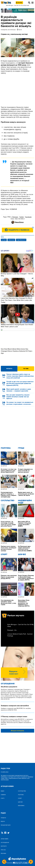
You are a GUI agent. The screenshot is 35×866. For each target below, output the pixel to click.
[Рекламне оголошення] (17, 11)
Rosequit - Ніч (12, 630)
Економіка (21, 805)
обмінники (11, 240)
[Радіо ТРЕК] (6, 2)
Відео (2, 791)
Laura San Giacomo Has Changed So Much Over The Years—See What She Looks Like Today (16, 300)
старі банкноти (21, 240)
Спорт (4, 554)
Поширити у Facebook (20, 229)
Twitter (21, 217)
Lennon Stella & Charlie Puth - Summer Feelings (20, 635)
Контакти (3, 846)
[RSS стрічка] (2, 833)
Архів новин (4, 838)
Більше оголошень (17, 731)
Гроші (21, 448)
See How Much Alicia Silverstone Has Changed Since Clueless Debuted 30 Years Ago (16, 351)
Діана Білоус (19, 222)
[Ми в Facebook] (5, 833)
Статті (2, 798)
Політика (6, 448)
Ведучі (3, 821)
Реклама (3, 853)
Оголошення (7, 684)
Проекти (3, 817)
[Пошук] (29, 3)
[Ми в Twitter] (8, 833)
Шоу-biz (22, 554)
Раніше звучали (5, 825)
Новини (3, 794)
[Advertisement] (17, 90)
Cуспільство (7, 500)
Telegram (15, 217)
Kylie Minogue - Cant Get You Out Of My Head (20, 625)
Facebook (28, 217)
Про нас (3, 849)
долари (4, 240)
